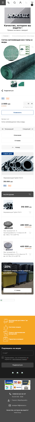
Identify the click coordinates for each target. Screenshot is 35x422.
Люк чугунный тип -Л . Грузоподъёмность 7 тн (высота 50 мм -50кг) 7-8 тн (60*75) (14, 233)
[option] (17, 62)
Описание (17, 135)
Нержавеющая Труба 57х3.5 (13, 178)
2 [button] (18, 78)
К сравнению (32, 46)
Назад (17, 147)
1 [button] (17, 78)
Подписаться (17, 365)
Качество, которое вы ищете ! (17, 26)
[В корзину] (30, 212)
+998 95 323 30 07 (19, 394)
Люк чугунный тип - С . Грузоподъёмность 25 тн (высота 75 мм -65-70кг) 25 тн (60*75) (15, 254)
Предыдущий (9, 129)
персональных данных (19, 359)
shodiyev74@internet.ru (19, 405)
